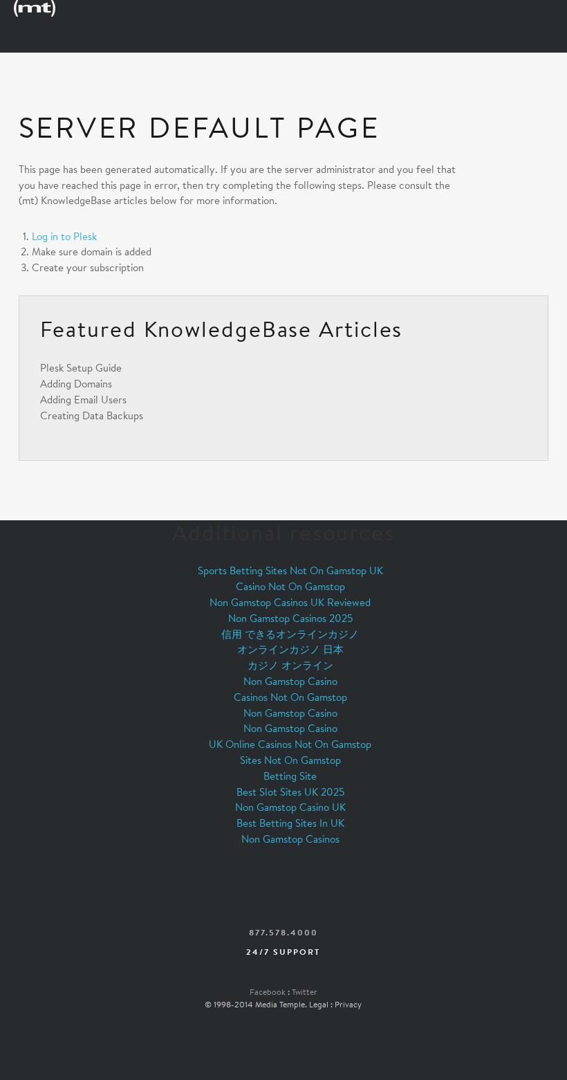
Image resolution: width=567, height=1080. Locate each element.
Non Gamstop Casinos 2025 (290, 618)
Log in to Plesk (64, 236)
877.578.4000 (283, 932)
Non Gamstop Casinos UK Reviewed (290, 602)
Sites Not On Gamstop (290, 760)
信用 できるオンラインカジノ (290, 634)
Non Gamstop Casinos (290, 838)
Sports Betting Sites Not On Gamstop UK (290, 570)
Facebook (268, 992)
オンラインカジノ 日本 (290, 649)
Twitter (304, 992)
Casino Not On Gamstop (290, 586)
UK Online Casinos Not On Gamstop (290, 744)
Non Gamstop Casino (290, 681)
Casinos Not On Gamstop (290, 697)
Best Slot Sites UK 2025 (290, 791)
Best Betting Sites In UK (290, 823)
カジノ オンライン (290, 665)
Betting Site (290, 775)
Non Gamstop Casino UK (290, 807)
